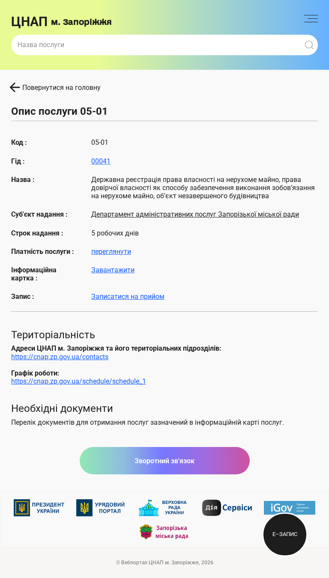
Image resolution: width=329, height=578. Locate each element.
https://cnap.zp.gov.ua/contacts (59, 357)
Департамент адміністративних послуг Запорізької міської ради (195, 214)
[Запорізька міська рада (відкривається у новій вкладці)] (164, 532)
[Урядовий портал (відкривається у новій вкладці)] (102, 507)
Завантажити (113, 270)
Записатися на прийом (127, 296)
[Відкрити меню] (311, 22)
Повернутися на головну (61, 87)
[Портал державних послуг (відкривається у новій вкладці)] (289, 508)
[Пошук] (309, 45)
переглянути (111, 251)
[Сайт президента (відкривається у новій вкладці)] (39, 507)
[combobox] (156, 45)
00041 (101, 161)
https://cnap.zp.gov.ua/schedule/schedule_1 (78, 381)
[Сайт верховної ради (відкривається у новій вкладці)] (164, 507)
